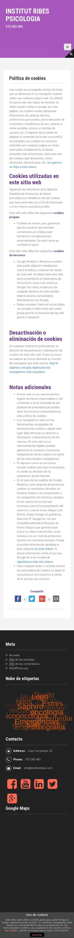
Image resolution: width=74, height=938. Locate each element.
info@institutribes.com (38, 768)
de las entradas (21, 659)
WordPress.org (18, 668)
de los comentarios (24, 664)
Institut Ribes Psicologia (27, 15)
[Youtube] (25, 787)
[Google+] (12, 801)
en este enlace (44, 549)
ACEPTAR (37, 935)
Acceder (14, 655)
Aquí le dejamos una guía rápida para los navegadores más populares (33, 368)
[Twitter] (52, 787)
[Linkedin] (39, 787)
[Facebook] (12, 787)
